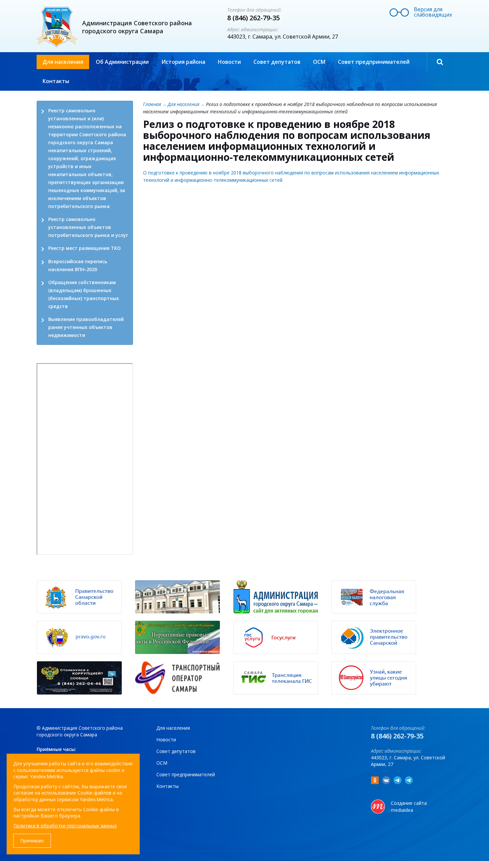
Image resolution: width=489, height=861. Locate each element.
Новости (229, 61)
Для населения (63, 61)
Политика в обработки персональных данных (65, 825)
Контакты (56, 81)
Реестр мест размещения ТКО (84, 248)
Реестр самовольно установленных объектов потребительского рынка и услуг (88, 227)
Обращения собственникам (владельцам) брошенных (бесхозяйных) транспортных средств (83, 294)
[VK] (386, 780)
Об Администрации (122, 61)
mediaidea (402, 810)
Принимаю (32, 840)
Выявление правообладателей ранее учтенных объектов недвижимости (86, 327)
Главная (152, 104)
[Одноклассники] (375, 780)
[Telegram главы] (409, 780)
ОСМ (319, 61)
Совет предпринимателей (373, 61)
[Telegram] (398, 780)
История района (183, 61)
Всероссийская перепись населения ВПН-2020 (77, 265)
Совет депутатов (276, 61)
